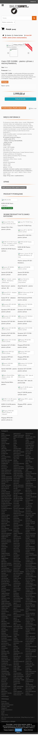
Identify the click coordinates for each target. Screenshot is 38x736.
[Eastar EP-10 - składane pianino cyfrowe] (9, 293)
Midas (27, 463)
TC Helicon (28, 505)
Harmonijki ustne (18, 626)
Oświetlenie (4, 648)
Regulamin (4, 708)
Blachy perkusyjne (18, 437)
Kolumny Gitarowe (6, 495)
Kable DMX (17, 668)
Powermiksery (5, 583)
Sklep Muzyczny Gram (27, 717)
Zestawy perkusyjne (19, 508)
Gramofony (16, 651)
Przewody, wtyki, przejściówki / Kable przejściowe (19, 679)
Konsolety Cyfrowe (6, 636)
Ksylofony (16, 593)
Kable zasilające (30, 673)
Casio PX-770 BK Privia (24, 225)
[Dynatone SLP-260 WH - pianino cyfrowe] (9, 317)
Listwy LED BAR (5, 674)
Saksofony (16, 648)
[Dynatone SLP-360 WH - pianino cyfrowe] (26, 305)
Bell (15, 438)
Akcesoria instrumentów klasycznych (17, 561)
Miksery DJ (17, 658)
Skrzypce (16, 556)
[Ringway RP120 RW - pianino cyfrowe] (26, 341)
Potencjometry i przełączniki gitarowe (30, 643)
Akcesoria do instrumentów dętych (17, 601)
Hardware (16, 462)
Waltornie (16, 640)
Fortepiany (16, 531)
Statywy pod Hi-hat (19, 467)
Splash (15, 447)
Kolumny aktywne (6, 540)
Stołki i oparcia (29, 447)
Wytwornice (29, 689)
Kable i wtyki (29, 516)
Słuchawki (16, 664)
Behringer (28, 457)
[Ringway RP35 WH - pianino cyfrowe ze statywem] (9, 412)
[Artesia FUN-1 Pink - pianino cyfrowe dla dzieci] (9, 223)
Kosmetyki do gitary (31, 650)
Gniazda (28, 668)
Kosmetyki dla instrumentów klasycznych (17, 566)
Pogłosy (3, 447)
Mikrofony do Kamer (6, 565)
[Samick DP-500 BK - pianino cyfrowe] (26, 268)
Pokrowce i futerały (6, 693)
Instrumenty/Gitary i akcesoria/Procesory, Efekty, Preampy (31, 568)
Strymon (3, 719)
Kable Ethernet (17, 669)
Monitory (3, 550)
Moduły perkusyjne (19, 485)
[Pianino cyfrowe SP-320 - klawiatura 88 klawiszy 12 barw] (26, 255)
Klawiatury (4, 625)
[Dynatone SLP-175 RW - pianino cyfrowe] (26, 329)
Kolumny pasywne (6, 541)
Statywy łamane (18, 472)
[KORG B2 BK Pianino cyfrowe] (26, 243)
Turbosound (29, 506)
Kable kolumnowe (6, 603)
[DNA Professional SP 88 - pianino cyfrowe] (26, 293)
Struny (3, 513)
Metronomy (4, 691)
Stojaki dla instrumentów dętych (17, 621)
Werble (15, 460)
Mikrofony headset (6, 571)
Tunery (3, 455)
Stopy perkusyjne (18, 473)
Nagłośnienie (4, 536)
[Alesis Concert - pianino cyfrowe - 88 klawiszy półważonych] (9, 281)
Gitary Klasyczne (6, 472)
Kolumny (3, 538)
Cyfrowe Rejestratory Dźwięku (4, 630)
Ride (15, 445)
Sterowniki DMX (5, 673)
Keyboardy (16, 518)
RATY (3, 713)
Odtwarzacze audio (31, 478)
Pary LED (4, 655)
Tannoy (27, 501)
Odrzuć (18, 732)
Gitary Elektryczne (6, 470)
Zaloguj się (33, 1)
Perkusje (3, 676)
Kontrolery (4, 638)
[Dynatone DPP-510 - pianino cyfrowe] (9, 352)
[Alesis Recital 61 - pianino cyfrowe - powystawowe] (26, 281)
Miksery (3, 556)
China (15, 440)
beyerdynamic (29, 694)
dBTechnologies (30, 458)
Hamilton (28, 460)
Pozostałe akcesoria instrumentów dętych (19, 616)
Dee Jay (16, 650)
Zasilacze (4, 465)
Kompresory (4, 467)
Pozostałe (16, 576)
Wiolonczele (17, 558)
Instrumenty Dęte (18, 598)
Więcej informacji (28, 730)
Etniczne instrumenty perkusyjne (4, 683)
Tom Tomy (16, 458)
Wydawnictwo (29, 448)
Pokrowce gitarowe (31, 651)
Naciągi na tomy (18, 496)
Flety (15, 645)
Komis (15, 689)
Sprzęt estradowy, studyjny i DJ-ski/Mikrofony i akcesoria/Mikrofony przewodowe (31, 562)
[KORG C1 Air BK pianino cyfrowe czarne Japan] (9, 400)
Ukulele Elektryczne (6, 480)
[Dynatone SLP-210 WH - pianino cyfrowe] (26, 364)
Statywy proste (18, 470)
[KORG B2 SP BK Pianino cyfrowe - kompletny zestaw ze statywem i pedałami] (9, 244)
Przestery (4, 437)
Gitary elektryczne (18, 693)
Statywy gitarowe (5, 535)
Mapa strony (4, 714)
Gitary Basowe (5, 486)
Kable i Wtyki (17, 666)
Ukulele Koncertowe (6, 478)
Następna (28, 53)
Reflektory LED (5, 653)
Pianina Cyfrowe (18, 35)
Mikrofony (4, 561)
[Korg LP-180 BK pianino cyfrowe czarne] (26, 388)
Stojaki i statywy (30, 442)
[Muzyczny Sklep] (19, 10)
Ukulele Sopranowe (6, 477)
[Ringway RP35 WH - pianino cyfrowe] (26, 352)
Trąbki (15, 636)
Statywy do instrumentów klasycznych (17, 583)
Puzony (16, 633)
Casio (9, 70)
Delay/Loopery (5, 438)
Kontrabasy (17, 555)
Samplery (16, 530)
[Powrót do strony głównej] (3, 35)
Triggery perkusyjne (19, 435)
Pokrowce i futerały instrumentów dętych (19, 611)
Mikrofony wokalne (6, 563)
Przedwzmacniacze (6, 508)
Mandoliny (16, 595)
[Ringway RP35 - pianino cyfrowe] (26, 400)
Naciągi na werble (18, 498)
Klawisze (9, 35)
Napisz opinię (5, 85)
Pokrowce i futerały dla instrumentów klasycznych (19, 573)
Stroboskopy (4, 661)
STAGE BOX (4, 618)
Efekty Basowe (5, 462)
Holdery (3, 689)
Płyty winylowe (17, 688)
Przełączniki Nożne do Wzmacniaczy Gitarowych (6, 505)
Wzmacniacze (17, 538)
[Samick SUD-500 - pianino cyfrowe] (9, 364)
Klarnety (16, 631)
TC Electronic (29, 503)
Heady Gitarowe (5, 493)
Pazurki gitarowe (30, 640)
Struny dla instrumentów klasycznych (17, 588)
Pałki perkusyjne (5, 686)
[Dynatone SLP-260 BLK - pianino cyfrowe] (26, 317)
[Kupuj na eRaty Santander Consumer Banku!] (33, 108)
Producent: (4, 70)
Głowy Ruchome (5, 659)
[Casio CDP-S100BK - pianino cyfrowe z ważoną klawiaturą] (14, 53)
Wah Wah (4, 448)
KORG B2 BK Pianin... (7, 203)
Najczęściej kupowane (7, 705)
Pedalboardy (4, 463)
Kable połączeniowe (31, 671)
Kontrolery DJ (17, 656)
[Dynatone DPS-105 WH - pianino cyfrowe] (9, 305)
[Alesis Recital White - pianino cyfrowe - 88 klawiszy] (9, 377)
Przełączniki (4, 453)
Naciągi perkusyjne (19, 486)
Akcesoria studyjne (6, 640)
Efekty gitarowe (18, 691)
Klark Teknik (29, 462)
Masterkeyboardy (18, 525)
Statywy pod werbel (19, 468)
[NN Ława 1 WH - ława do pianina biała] (26, 376)
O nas (3, 711)
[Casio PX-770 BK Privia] (26, 222)
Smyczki (16, 580)
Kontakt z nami (5, 706)
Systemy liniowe (5, 555)
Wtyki (15, 684)
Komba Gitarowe (5, 491)
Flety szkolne (17, 625)
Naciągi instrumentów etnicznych (17, 490)
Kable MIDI (29, 669)
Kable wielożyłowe (18, 686)
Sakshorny (16, 635)
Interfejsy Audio (5, 623)
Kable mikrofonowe (19, 676)
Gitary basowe (17, 694)
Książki (28, 455)
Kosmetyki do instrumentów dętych (17, 606)
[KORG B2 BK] (9, 199)
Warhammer (29, 520)
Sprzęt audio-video (31, 437)
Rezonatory (17, 596)
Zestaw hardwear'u (18, 477)
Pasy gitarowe (5, 528)
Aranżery (16, 523)
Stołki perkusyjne (18, 475)
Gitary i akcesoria (30, 636)
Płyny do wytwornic (31, 686)
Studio (3, 620)
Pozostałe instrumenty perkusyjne (17, 505)
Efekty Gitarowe (5, 435)
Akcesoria (4, 468)
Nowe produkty (5, 703)
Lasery (3, 650)
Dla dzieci (28, 453)
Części (3, 511)
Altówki (15, 553)
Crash (15, 442)
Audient (28, 693)
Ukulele (3, 475)
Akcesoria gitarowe (6, 533)
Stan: (2, 67)
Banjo (15, 591)
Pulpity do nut (17, 578)
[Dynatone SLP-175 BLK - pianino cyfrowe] (9, 341)
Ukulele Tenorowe (6, 485)
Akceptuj (18, 730)
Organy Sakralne (18, 533)
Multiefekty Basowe (6, 460)
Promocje (3, 701)
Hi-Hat (15, 443)
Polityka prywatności (6, 709)
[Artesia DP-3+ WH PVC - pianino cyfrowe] (26, 231)
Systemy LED (5, 651)
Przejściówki (17, 683)
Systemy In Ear (5, 598)
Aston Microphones (31, 691)
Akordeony (16, 540)
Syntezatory (17, 521)
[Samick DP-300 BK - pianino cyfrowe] (9, 268)
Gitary (3, 433)
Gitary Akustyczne (6, 473)
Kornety (16, 638)
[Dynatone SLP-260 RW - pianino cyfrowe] (9, 329)
